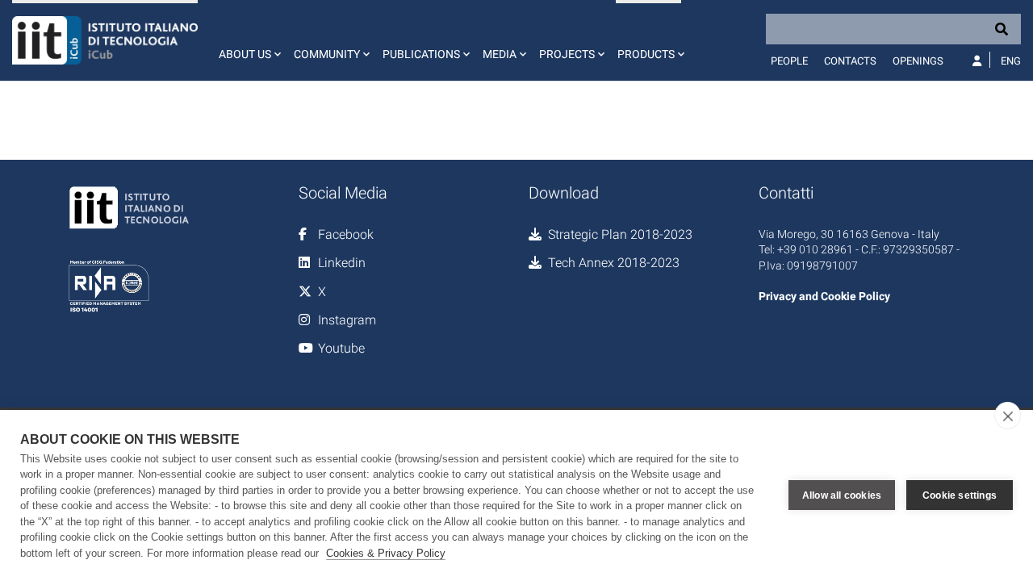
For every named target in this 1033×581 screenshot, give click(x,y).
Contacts (850, 61)
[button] (248, 40)
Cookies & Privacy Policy (385, 553)
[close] (1007, 415)
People (789, 61)
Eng (1011, 61)
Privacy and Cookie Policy (824, 296)
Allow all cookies (841, 495)
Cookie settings (959, 495)
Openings (918, 61)
